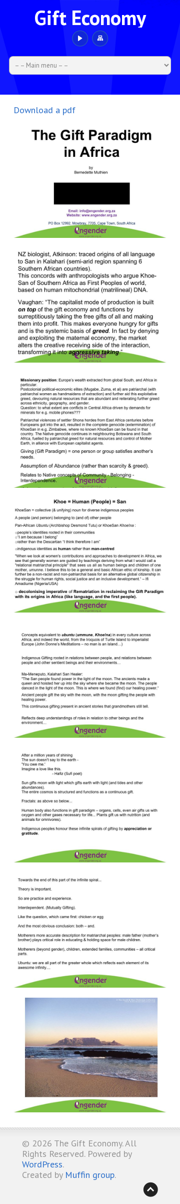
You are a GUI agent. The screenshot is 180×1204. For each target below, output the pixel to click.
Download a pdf (45, 110)
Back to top (150, 1189)
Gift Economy (90, 18)
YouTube (80, 39)
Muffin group (89, 1174)
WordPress (42, 1164)
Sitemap (100, 39)
